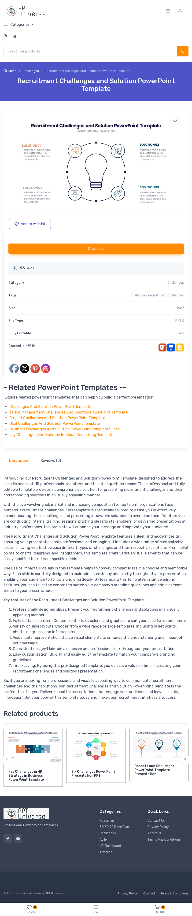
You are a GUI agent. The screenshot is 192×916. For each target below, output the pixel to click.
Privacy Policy (158, 827)
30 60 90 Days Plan (114, 827)
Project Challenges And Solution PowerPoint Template (57, 418)
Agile (103, 840)
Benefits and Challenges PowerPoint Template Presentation (154, 770)
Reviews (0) (51, 460)
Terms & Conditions (174, 893)
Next (185, 759)
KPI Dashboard (110, 846)
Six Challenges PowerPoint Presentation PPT (93, 774)
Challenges (30, 71)
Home (12, 71)
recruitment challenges (166, 295)
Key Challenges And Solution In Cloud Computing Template (61, 434)
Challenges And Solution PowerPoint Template (50, 406)
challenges (139, 295)
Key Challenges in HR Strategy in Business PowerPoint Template (26, 776)
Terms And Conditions (164, 840)
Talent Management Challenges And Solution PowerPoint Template (68, 412)
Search (182, 51)
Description (19, 460)
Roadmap (107, 821)
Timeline (106, 852)
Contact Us (156, 821)
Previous (7, 759)
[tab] (19, 460)
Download (96, 249)
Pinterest (8, 838)
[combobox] (96, 51)
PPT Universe (54, 893)
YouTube (18, 838)
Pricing (10, 35)
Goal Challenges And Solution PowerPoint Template (54, 423)
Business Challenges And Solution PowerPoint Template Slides (64, 429)
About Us (154, 833)
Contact (149, 893)
